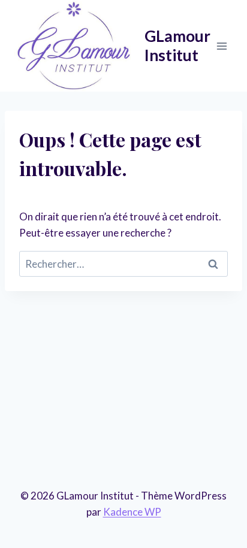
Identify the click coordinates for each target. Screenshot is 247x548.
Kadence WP (132, 511)
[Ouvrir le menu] (221, 46)
